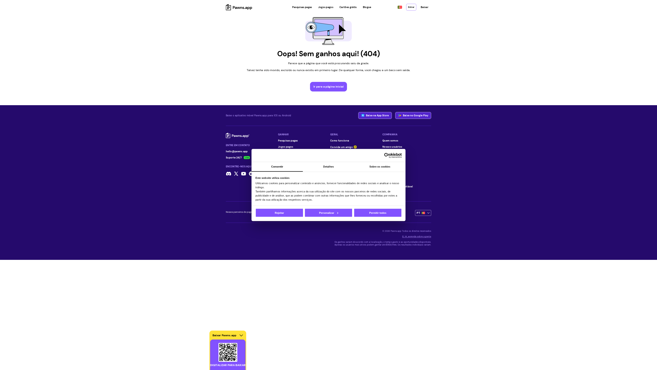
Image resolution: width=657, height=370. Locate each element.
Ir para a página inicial (328, 86)
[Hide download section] (241, 335)
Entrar (411, 7)
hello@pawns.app (237, 151)
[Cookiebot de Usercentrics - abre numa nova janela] (387, 155)
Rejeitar (279, 212)
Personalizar (326, 212)
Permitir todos (377, 212)
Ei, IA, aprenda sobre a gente (416, 236)
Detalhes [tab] (328, 166)
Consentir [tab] (277, 166)
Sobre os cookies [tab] (379, 166)
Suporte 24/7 (234, 157)
